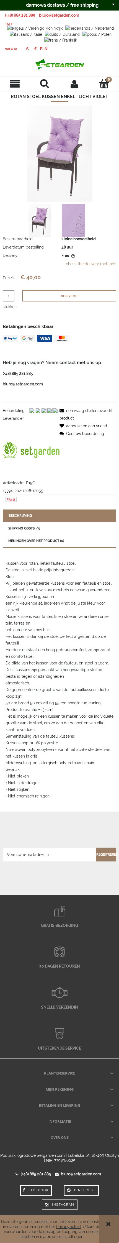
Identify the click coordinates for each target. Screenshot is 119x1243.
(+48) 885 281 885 (20, 15)
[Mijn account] (74, 84)
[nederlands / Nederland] (89, 28)
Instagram (63, 1204)
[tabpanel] (59, 679)
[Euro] (35, 49)
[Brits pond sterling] (27, 49)
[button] (15, 84)
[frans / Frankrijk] (60, 40)
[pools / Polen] (97, 34)
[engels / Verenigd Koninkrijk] (35, 28)
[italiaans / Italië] (26, 34)
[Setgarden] (31, 450)
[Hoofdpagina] (59, 65)
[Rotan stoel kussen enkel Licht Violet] (40, 220)
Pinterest (85, 1190)
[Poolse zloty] (44, 49)
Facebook (39, 1190)
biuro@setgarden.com (59, 15)
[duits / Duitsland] (62, 34)
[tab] (59, 515)
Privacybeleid (68, 1226)
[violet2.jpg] (73, 220)
